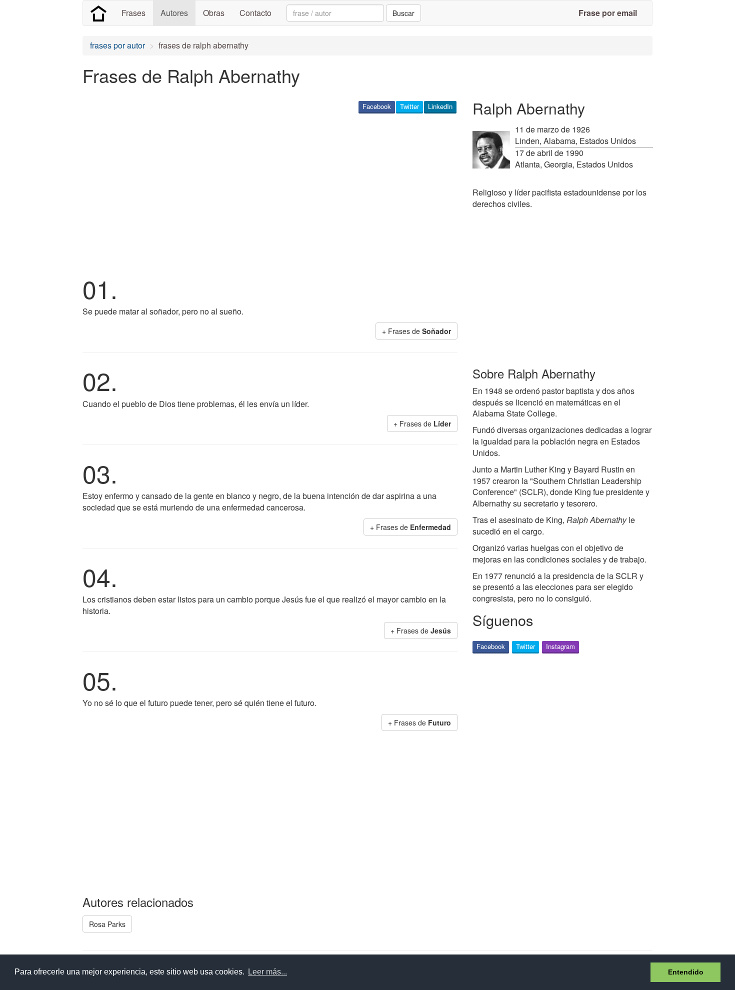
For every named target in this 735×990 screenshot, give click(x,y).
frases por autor (117, 45)
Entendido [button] (686, 972)
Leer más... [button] (267, 972)
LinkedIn (440, 106)
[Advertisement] (264, 193)
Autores (174, 12)
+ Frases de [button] (416, 331)
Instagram (560, 646)
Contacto (256, 12)
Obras (213, 12)
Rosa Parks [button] (107, 924)
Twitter (409, 106)
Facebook (376, 106)
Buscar (403, 13)
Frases (134, 12)
